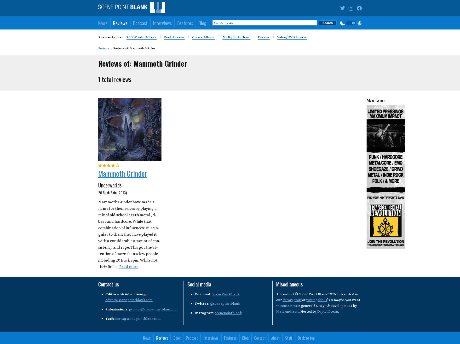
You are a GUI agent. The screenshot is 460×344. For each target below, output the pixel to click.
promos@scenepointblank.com (153, 309)
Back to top (306, 338)
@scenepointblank (225, 303)
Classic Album (203, 37)
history (287, 300)
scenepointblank (228, 313)
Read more (128, 266)
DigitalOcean (327, 311)
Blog (203, 23)
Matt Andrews (287, 311)
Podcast (140, 23)
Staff (288, 338)
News (103, 23)
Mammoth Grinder (122, 173)
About (275, 338)
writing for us (316, 300)
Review (264, 37)
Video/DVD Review (292, 37)
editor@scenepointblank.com (129, 300)
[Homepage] (131, 8)
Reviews (120, 23)
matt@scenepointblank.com (138, 318)
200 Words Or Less (141, 37)
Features (185, 23)
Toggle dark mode (351, 23)
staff (297, 300)
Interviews (162, 23)
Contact (260, 338)
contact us (288, 305)
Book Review (174, 37)
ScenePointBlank (226, 294)
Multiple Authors (236, 37)
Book (176, 338)
